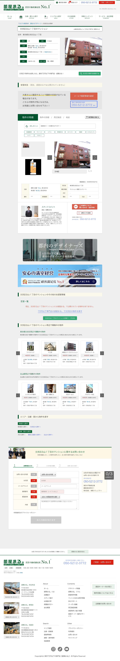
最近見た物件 (63, 2)
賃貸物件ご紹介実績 (75, 610)
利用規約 (16, 512)
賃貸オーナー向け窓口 (103, 586)
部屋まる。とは (49, 591)
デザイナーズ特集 (74, 588)
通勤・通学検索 (49, 638)
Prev (49, 157)
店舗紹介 (47, 595)
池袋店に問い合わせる (11, 637)
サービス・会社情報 (106, 17)
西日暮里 (30, 359)
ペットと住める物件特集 (76, 598)
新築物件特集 (72, 595)
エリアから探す (55, 17)
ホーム (9, 17)
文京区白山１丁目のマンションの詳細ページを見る (60, 318)
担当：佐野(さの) (47, 210)
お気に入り (74, 2)
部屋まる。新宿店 (27, 605)
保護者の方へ (48, 604)
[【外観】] (72, 142)
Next (95, 157)
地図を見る (48, 52)
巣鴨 (48, 359)
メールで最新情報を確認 (84, 96)
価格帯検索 (47, 634)
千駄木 (30, 401)
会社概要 (47, 607)
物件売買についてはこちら (103, 593)
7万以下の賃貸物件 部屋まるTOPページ (29, 23)
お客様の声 (47, 601)
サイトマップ (72, 638)
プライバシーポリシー (29, 512)
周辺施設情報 (72, 607)
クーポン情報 (72, 604)
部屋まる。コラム (74, 591)
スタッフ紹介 (48, 598)
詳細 (21, 572)
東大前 (35, 47)
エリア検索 (47, 628)
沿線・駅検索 (48, 631)
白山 (37, 45)
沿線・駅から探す (31, 17)
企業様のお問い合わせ (103, 603)
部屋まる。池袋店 (27, 625)
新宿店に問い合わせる (11, 617)
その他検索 (71, 17)
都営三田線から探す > (34, 434)
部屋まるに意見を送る (78, 551)
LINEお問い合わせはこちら (108, 8)
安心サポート (72, 601)
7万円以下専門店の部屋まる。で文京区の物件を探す (60, 311)
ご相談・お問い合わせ (106, 2)
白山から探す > (48, 434)
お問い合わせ (72, 634)
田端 (68, 359)
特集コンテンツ (87, 17)
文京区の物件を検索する (91, 73)
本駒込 (68, 401)
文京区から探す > (35, 426)
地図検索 (47, 641)
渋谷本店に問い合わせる (11, 597)
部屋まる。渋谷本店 (28, 585)
